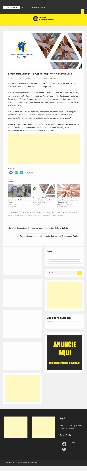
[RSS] (16, 11)
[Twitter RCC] (12, 11)
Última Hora (52, 79)
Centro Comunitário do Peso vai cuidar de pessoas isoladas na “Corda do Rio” (68, 200)
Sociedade (44, 79)
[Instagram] (8, 11)
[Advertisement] (44, 149)
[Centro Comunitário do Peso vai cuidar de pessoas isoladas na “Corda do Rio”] (68, 190)
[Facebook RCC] (4, 11)
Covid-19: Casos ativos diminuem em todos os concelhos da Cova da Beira (38, 228)
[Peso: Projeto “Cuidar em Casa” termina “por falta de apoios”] (44, 190)
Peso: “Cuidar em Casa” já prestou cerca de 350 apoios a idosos (18, 200)
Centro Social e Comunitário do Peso (22, 212)
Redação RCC (31, 79)
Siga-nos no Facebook (59, 317)
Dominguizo (40, 212)
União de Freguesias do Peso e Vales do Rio (35, 215)
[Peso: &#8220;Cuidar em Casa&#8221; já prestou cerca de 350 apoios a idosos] (19, 190)
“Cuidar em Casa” (57, 215)
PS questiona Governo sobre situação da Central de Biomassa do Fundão (49, 236)
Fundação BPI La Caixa (53, 212)
